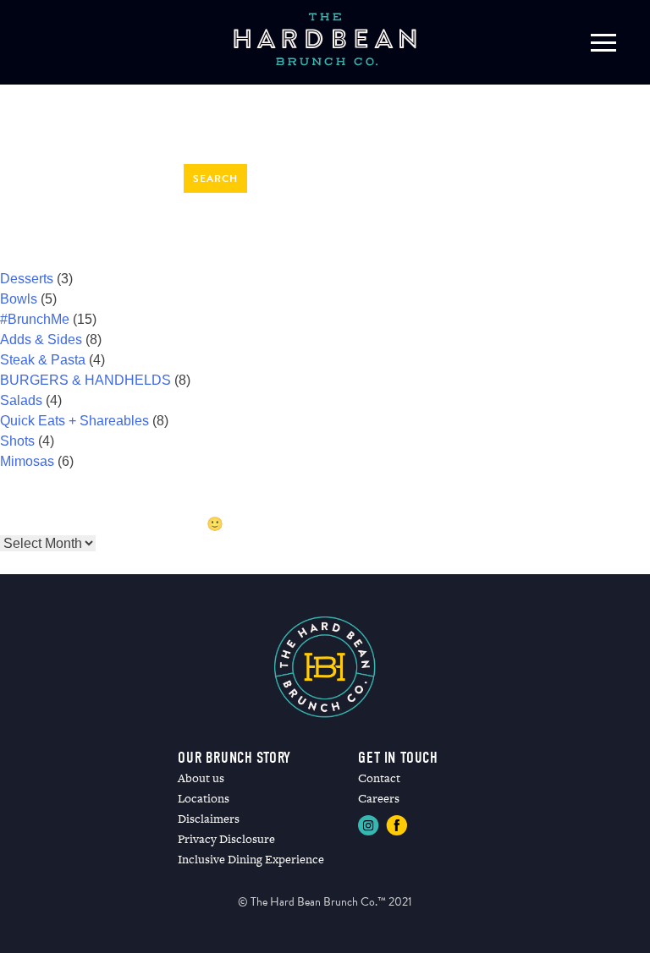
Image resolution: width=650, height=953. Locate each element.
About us (201, 778)
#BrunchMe (34, 319)
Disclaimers (209, 818)
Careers (378, 798)
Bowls (18, 299)
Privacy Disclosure (226, 838)
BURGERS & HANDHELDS (85, 380)
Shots (17, 441)
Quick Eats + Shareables (74, 421)
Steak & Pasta (42, 360)
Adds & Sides (41, 339)
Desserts (26, 278)
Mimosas (27, 461)
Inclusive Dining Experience (251, 859)
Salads (21, 400)
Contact (379, 778)
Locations (203, 798)
